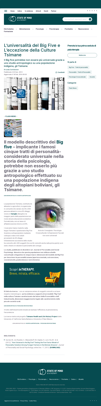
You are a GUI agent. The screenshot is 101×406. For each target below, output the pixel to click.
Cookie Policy (32, 401)
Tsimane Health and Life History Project (42, 316)
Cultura (73, 379)
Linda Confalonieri (12, 70)
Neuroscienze (83, 29)
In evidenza (29, 11)
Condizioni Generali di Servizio (47, 392)
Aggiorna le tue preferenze (11, 401)
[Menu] (5, 11)
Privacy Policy (24, 401)
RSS (70, 392)
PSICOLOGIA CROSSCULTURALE (48, 323)
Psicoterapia (54, 29)
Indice (20, 11)
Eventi (46, 11)
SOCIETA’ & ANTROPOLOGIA (32, 323)
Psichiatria (69, 29)
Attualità (81, 379)
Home (12, 11)
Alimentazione (24, 29)
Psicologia (40, 29)
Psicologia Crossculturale (77, 77)
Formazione (8, 31)
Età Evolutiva (9, 29)
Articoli (38, 11)
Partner (53, 11)
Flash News (73, 88)
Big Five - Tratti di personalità (78, 67)
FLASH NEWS (10, 116)
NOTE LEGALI (33, 392)
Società (92, 77)
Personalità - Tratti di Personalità (79, 72)
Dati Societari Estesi (62, 392)
